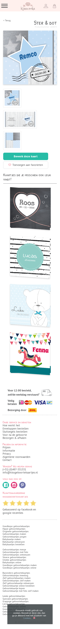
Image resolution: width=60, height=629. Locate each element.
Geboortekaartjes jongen (14, 536)
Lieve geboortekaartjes (14, 603)
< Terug (7, 20)
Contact (7, 460)
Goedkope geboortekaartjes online (19, 567)
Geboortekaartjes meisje (14, 549)
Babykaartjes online (12, 562)
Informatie (9, 450)
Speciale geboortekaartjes (15, 598)
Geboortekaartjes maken (14, 533)
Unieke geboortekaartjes (14, 559)
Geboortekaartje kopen (14, 588)
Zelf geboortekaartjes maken (17, 578)
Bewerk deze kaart (26, 156)
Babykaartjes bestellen (13, 544)
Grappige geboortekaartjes (16, 601)
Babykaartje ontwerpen (14, 541)
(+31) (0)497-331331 (14, 469)
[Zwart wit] (30, 256)
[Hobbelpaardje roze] (30, 353)
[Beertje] (30, 304)
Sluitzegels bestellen (15, 431)
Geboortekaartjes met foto (15, 552)
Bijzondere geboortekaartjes (16, 572)
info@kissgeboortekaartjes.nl (20, 472)
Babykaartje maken (12, 539)
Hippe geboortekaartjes (14, 528)
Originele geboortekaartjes (16, 531)
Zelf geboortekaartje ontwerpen (18, 583)
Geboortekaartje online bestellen (19, 585)
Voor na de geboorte (15, 435)
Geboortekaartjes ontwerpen (16, 554)
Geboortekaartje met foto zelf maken (21, 590)
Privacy (7, 453)
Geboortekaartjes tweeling (15, 575)
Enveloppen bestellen (15, 428)
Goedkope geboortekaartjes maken (20, 565)
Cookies (27, 618)
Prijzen (6, 447)
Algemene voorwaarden (16, 457)
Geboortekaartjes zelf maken (17, 580)
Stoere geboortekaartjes (14, 557)
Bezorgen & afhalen (14, 438)
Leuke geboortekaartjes (14, 596)
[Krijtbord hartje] (30, 208)
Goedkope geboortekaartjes (16, 526)
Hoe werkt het (11, 425)
